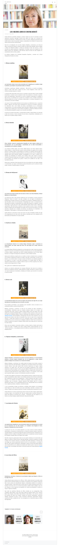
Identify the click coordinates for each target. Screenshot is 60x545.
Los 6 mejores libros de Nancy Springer (37, 521)
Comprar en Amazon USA (30, 81)
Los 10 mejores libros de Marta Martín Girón (19, 522)
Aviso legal (6, 543)
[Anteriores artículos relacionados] (39, 512)
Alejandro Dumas (8, 315)
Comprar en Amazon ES (17, 81)
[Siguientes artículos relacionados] (41, 512)
